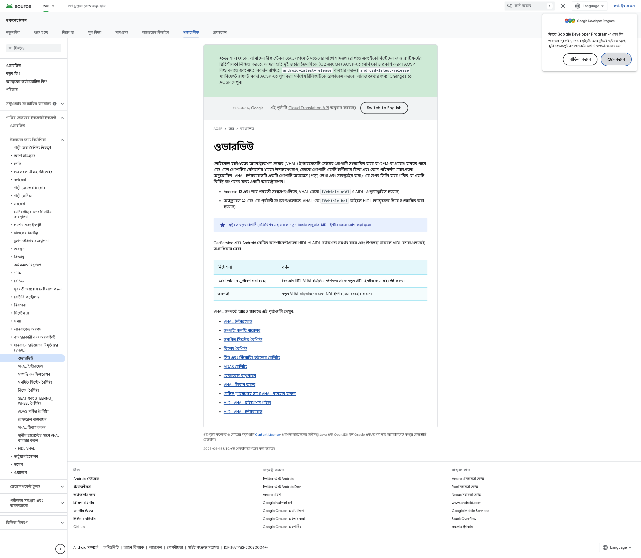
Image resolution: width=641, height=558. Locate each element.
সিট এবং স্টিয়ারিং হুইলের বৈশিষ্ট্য (252, 357)
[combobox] (530, 6)
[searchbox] (33, 48)
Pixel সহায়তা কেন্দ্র (465, 486)
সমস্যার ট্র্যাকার (462, 526)
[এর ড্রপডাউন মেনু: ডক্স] (55, 6)
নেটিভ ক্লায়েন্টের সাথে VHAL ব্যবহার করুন (260, 393)
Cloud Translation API (308, 107)
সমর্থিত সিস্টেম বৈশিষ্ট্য (243, 339)
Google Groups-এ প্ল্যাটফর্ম (283, 510)
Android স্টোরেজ (86, 478)
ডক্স (46, 6)
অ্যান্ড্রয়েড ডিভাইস (155, 32)
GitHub (79, 526)
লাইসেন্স (155, 547)
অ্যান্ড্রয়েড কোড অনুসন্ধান (86, 6)
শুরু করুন (616, 59)
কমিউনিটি (111, 547)
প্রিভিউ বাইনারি (83, 502)
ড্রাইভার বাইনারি (84, 518)
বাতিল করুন (580, 59)
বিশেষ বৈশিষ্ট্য (235, 348)
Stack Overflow (464, 518)
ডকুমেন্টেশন (16, 20)
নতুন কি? (13, 32)
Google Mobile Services (470, 510)
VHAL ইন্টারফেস (238, 321)
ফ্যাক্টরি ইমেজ (83, 510)
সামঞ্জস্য (121, 32)
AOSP (218, 129)
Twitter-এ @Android (278, 478)
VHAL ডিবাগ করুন (239, 384)
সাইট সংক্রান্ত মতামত (203, 547)
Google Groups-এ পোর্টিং (282, 526)
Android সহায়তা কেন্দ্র (468, 478)
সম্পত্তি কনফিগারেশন (242, 330)
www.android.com (467, 502)
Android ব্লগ (272, 494)
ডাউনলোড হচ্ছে (84, 494)
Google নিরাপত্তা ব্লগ (277, 502)
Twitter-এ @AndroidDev (282, 486)
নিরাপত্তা (68, 32)
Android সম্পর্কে (85, 547)
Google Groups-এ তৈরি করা (284, 518)
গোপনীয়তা (175, 547)
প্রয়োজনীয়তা (82, 486)
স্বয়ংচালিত (191, 32)
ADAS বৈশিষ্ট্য (235, 366)
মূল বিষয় (95, 32)
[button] (29, 104)
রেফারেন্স (220, 32)
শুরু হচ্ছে (41, 32)
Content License (267, 434)
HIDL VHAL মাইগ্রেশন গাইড (247, 402)
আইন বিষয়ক (134, 547)
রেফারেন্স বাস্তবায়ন (240, 375)
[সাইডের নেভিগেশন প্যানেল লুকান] (60, 549)
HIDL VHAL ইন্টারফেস (243, 411)
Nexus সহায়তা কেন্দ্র (466, 494)
